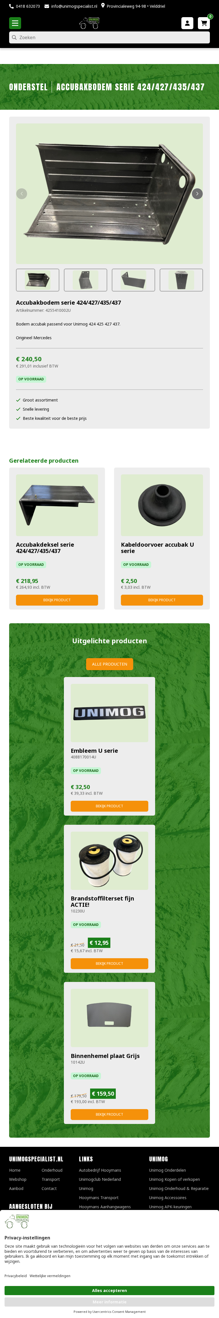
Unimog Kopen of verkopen (174, 1179)
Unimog (86, 1188)
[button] (21, 193)
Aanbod (16, 1188)
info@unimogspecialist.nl (74, 6)
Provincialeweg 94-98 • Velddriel (136, 6)
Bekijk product (57, 600)
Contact (49, 1188)
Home (15, 1170)
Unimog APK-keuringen (170, 1206)
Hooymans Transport (99, 1197)
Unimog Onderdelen (167, 1170)
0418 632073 (28, 6)
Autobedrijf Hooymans (100, 1170)
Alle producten (109, 664)
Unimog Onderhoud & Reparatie (179, 1188)
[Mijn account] (187, 23)
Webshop (18, 1179)
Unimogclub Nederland (100, 1179)
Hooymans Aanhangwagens (105, 1206)
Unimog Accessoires (167, 1197)
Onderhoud (52, 1170)
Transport (51, 1179)
